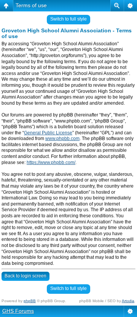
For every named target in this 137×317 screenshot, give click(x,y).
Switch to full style (68, 19)
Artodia (128, 301)
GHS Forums (18, 311)
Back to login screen (25, 276)
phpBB (30, 301)
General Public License (48, 132)
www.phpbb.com (62, 138)
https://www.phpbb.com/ (51, 162)
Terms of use (31, 5)
